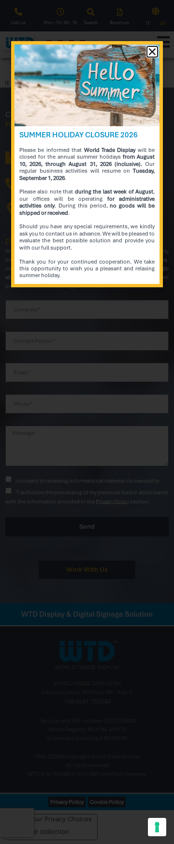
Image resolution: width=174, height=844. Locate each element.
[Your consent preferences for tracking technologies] (157, 827)
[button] (152, 52)
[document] (87, 422)
